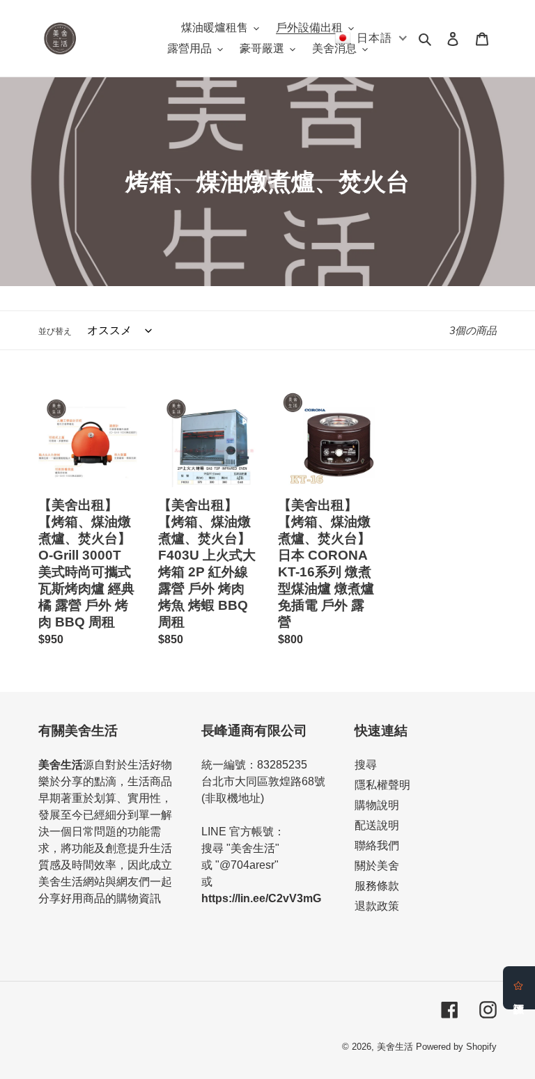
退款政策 (377, 906)
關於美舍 (377, 866)
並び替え (55, 331)
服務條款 (377, 886)
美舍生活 (395, 1046)
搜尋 (366, 765)
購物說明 (377, 805)
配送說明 (377, 825)
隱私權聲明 (382, 785)
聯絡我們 (377, 845)
